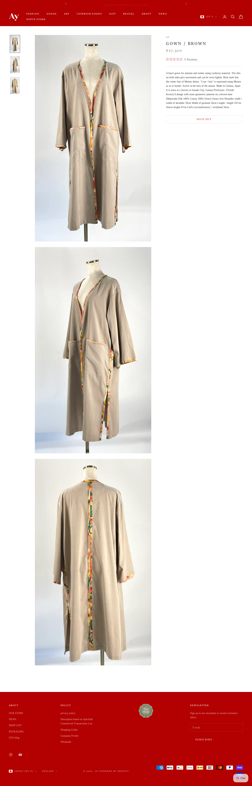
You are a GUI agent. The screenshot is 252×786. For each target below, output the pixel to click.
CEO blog (14, 737)
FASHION (32, 14)
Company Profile (69, 735)
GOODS (52, 14)
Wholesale (66, 742)
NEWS (163, 14)
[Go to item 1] (15, 44)
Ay (168, 37)
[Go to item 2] (15, 65)
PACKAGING (16, 731)
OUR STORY (16, 713)
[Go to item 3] (15, 85)
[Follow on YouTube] (20, 755)
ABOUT (146, 14)
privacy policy (68, 713)
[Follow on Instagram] (11, 755)
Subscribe (203, 739)
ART (66, 14)
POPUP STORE (36, 19)
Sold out (204, 119)
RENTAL (128, 14)
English (48, 771)
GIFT (112, 14)
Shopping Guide (69, 729)
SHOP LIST (15, 725)
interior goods (89, 14)
